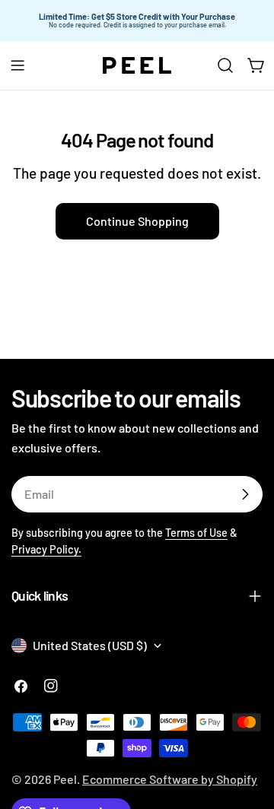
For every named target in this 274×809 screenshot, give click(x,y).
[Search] (225, 65)
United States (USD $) (90, 645)
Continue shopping (137, 221)
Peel (65, 779)
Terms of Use (196, 532)
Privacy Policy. (46, 549)
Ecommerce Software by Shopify (169, 779)
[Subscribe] (245, 494)
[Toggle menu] (17, 65)
